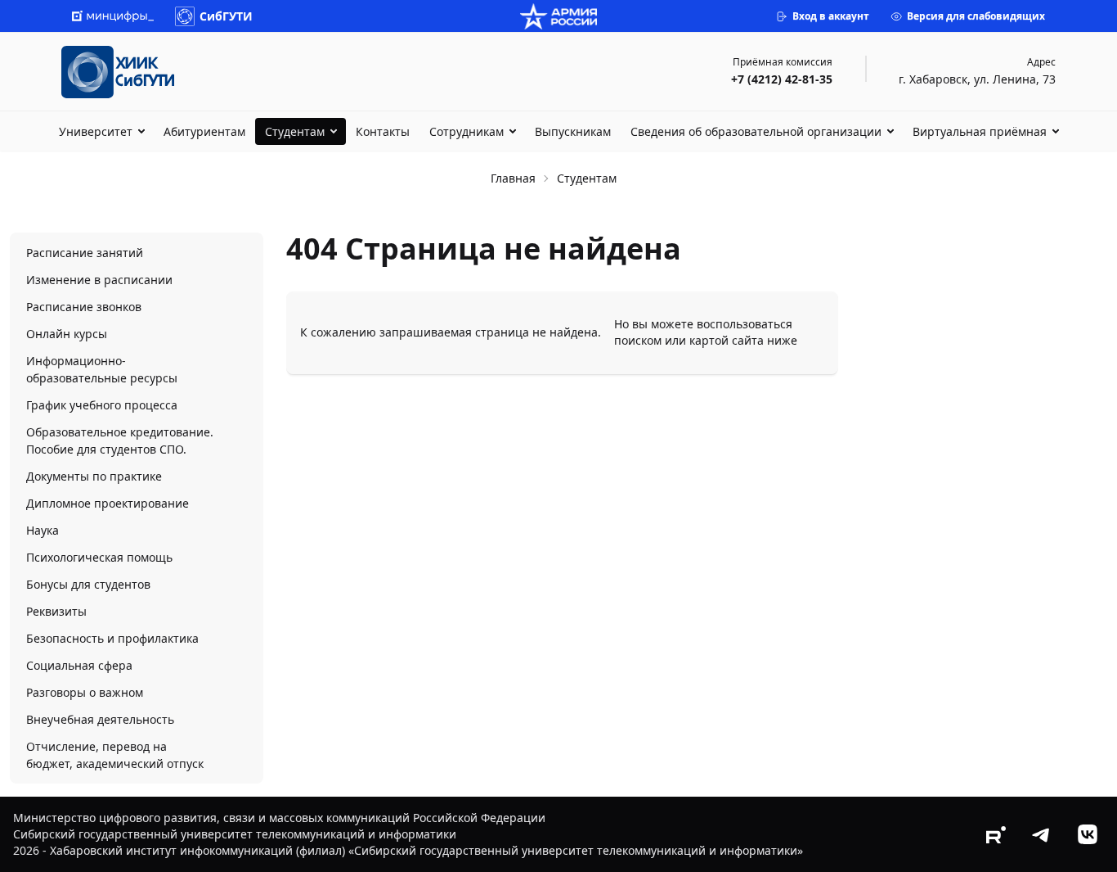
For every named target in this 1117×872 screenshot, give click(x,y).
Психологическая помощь (99, 557)
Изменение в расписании (99, 279)
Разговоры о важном (84, 692)
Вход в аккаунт (830, 16)
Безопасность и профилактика (112, 638)
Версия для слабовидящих (976, 16)
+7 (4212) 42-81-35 (781, 79)
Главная (513, 178)
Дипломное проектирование (107, 503)
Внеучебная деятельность (100, 719)
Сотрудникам (466, 131)
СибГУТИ (226, 16)
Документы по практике (94, 476)
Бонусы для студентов (88, 584)
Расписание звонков (83, 306)
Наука (42, 530)
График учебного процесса (101, 405)
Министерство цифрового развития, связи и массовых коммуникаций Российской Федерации (279, 817)
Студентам (295, 131)
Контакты (383, 131)
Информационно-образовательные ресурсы (101, 369)
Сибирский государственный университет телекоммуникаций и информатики (234, 834)
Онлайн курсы (66, 333)
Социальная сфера (79, 665)
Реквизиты (56, 611)
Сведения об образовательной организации (755, 131)
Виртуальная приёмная (980, 131)
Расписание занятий (84, 252)
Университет (95, 131)
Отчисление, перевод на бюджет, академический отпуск (115, 755)
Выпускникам (573, 131)
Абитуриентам (204, 131)
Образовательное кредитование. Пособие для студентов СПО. (119, 440)
